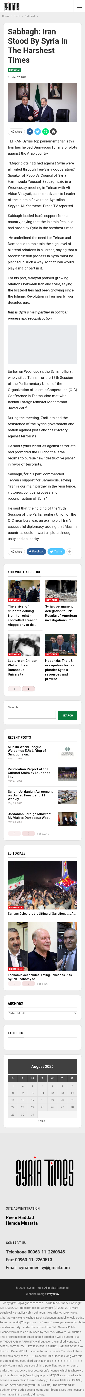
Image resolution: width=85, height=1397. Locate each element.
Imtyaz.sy (53, 1293)
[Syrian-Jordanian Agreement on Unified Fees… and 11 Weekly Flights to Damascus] (67, 797)
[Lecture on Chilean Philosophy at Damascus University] (24, 645)
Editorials (15, 907)
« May (41, 1120)
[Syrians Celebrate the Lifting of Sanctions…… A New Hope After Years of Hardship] (42, 885)
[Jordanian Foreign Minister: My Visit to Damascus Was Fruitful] (67, 819)
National (14, 70)
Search (13, 707)
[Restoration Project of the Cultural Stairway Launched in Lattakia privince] (67, 774)
